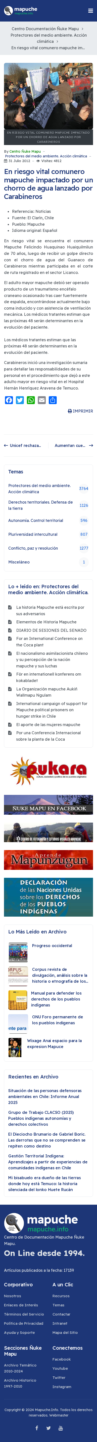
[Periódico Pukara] (48, 771)
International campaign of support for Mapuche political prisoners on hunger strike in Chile (51, 710)
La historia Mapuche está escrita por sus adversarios (50, 610)
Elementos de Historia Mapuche (46, 621)
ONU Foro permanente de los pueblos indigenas (57, 1019)
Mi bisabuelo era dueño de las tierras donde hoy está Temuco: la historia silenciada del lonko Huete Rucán (44, 1183)
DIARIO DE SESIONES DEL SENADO (51, 630)
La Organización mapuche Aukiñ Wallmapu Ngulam (46, 692)
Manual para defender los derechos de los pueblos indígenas (56, 999)
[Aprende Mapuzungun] (48, 860)
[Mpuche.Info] (21, 11)
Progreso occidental (52, 945)
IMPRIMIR (82, 411)
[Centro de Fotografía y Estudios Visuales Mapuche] (48, 832)
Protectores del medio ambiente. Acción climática (46, 156)
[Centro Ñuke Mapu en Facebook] (48, 805)
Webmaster (58, 1415)
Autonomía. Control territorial (47, 520)
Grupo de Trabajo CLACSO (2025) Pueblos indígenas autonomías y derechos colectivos (41, 1118)
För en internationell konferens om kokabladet (48, 677)
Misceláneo (46, 562)
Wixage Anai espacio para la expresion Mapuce (54, 1043)
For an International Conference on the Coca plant (49, 641)
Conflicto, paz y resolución (48, 548)
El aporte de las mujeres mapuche (48, 724)
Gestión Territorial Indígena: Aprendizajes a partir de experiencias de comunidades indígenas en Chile (48, 1161)
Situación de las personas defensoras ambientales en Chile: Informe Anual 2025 (45, 1096)
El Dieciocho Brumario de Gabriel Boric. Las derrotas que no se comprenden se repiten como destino (47, 1140)
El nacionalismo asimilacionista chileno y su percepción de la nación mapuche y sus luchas (52, 659)
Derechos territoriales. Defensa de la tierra (48, 505)
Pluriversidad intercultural (48, 534)
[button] (90, 10)
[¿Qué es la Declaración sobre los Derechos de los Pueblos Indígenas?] (48, 897)
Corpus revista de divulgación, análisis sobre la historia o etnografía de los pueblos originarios (59, 975)
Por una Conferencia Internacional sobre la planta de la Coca (48, 736)
